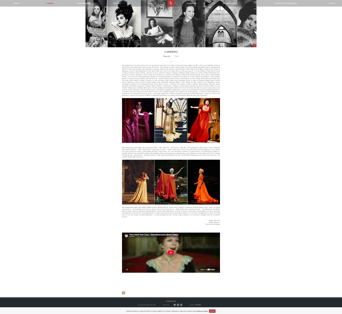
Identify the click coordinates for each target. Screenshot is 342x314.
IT (255, 46)
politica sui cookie (202, 311)
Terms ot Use (166, 305)
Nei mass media (83, 3)
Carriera (50, 3)
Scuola (332, 3)
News (150, 3)
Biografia (166, 56)
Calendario (192, 3)
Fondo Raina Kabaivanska (286, 3)
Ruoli (16, 3)
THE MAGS (198, 305)
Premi (177, 56)
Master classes (229, 3)
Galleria (117, 3)
